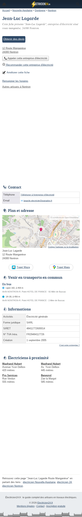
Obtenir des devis (13, 38)
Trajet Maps (63, 267)
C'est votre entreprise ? (69, 345)
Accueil (4, 4)
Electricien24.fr (45, 502)
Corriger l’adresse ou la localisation (63, 247)
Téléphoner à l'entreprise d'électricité (37, 195)
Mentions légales (26, 506)
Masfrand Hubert (12, 363)
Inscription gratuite (55, 506)
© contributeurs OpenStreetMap (65, 217)
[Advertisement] (41, 136)
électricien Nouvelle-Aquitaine (39, 482)
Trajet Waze (23, 267)
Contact (40, 506)
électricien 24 (64, 482)
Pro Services (9, 375)
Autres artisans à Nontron (16, 86)
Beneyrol (46, 375)
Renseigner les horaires (15, 81)
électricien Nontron (12, 486)
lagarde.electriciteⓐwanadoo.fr (38, 201)
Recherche (78, 4)
